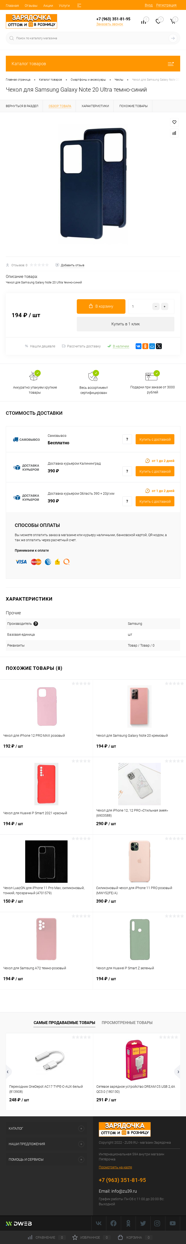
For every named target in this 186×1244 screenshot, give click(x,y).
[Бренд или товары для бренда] (35, 623)
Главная (12, 6)
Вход (149, 5)
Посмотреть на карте (115, 1167)
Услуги (64, 6)
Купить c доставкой (155, 439)
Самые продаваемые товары (64, 1022)
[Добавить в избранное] (174, 122)
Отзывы (31, 6)
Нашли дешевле (42, 346)
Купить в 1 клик (125, 324)
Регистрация (166, 5)
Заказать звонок (109, 24)
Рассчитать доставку (84, 346)
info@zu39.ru (124, 1191)
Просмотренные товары (127, 1022)
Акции (48, 6)
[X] (159, 346)
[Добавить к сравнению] (174, 133)
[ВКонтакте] (138, 346)
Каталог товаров (29, 63)
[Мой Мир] (152, 346)
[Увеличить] (93, 184)
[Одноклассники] (145, 346)
